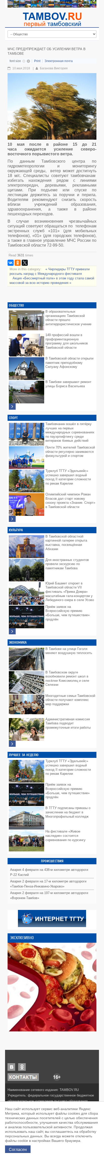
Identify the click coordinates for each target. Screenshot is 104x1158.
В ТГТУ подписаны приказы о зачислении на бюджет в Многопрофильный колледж (67, 812)
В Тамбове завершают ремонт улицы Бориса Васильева (68, 384)
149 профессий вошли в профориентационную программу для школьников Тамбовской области (66, 341)
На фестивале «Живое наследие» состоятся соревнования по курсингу (65, 835)
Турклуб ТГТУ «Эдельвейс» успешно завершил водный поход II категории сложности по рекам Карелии (68, 477)
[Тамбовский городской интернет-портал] (52, 19)
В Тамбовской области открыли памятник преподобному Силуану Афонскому (69, 363)
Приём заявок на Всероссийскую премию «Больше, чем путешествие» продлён (67, 613)
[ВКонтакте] (11, 263)
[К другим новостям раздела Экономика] (12, 744)
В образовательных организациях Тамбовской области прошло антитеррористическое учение (68, 318)
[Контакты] (23, 1077)
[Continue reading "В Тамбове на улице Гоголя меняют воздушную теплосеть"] (26, 658)
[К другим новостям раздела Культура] (12, 631)
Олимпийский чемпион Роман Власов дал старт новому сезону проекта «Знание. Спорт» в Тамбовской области (70, 500)
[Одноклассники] (18, 263)
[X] (25, 263)
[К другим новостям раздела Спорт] (12, 519)
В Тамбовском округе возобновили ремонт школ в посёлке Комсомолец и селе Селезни (67, 678)
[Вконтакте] (11, 1066)
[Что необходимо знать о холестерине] (52, 987)
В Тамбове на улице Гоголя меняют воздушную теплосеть (68, 651)
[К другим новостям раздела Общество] (12, 406)
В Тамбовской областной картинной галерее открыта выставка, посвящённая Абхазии (66, 543)
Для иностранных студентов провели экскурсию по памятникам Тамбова (67, 564)
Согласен (18, 1149)
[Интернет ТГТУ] (52, 918)
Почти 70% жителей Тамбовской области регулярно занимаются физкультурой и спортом (70, 452)
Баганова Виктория (54, 68)
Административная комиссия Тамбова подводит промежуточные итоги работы (68, 723)
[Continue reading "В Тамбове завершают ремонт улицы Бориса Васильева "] (26, 391)
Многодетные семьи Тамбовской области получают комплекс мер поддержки (70, 700)
